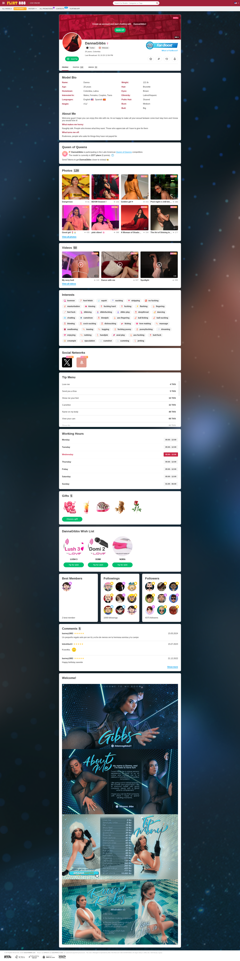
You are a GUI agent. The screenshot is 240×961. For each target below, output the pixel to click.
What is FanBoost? (170, 51)
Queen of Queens (124, 152)
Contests (60, 9)
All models (7, 9)
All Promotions (46, 9)
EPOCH (46, 952)
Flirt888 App (75, 9)
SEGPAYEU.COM (57, 952)
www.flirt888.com (29, 952)
